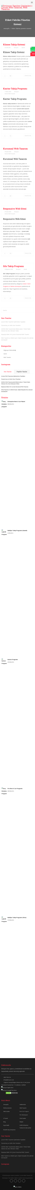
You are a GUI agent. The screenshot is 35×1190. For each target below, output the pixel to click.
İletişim (21, 1122)
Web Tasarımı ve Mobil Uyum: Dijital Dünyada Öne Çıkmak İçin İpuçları (17, 339)
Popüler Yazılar (22, 371)
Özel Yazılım (23, 1118)
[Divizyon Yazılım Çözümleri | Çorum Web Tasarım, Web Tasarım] (17, 7)
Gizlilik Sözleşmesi (24, 1125)
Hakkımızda (23, 1104)
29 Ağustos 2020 (9, 269)
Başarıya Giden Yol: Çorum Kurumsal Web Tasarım (15, 334)
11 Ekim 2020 (8, 91)
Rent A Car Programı (24, 1111)
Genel (6, 93)
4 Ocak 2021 (8, 47)
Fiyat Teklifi (6, 1125)
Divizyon (16, 47)
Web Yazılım (6, 1111)
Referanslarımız (7, 1108)
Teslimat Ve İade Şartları (25, 1128)
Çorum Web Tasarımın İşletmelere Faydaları (13, 322)
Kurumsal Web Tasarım (15, 148)
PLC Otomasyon (24, 1115)
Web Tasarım (11, 93)
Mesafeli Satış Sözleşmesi (9, 1129)
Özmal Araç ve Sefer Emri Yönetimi (10, 325)
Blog (4, 1122)
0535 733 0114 (7, 1077)
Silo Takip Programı (13, 266)
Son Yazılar (8, 371)
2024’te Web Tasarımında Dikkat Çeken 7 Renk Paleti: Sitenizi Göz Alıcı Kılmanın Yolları (15, 330)
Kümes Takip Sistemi (14, 44)
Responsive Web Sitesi (14, 208)
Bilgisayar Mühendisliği (10, 350)
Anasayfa (6, 28)
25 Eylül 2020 (8, 211)
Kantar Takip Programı (15, 88)
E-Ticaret (5, 1118)
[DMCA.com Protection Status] (12, 1093)
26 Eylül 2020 (8, 151)
